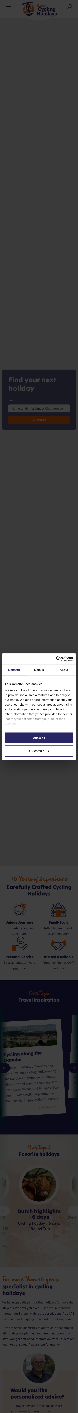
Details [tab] (39, 669)
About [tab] (64, 669)
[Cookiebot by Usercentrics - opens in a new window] (56, 658)
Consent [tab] (14, 669)
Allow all (39, 738)
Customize (36, 750)
